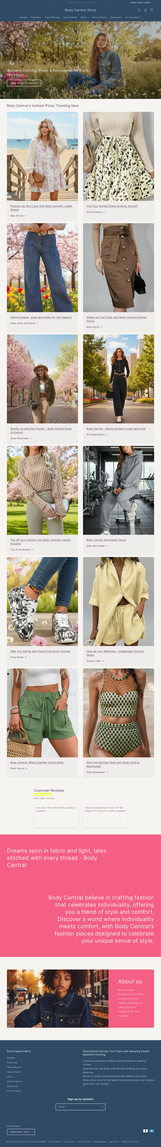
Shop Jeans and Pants (22, 323)
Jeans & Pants (14, 1072)
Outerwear (12, 1062)
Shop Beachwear (96, 772)
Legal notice (114, 1142)
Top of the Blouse (20, 549)
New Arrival (16, 215)
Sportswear (13, 1086)
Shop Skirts (93, 327)
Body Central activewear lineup (106, 539)
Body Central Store (21, 1142)
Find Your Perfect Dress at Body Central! (112, 206)
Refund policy (54, 1142)
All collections (14, 1091)
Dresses (11, 1058)
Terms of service (84, 1142)
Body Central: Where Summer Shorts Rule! (37, 762)
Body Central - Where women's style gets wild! (116, 428)
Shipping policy (100, 1142)
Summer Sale (94, 661)
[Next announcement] (109, 2)
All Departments (96, 434)
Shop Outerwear (19, 438)
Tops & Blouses (14, 1067)
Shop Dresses (94, 212)
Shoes (10, 1077)
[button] (84, 17)
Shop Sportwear (96, 545)
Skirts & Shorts (14, 1081)
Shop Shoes (17, 657)
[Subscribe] (102, 1107)
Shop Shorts (17, 768)
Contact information (130, 1142)
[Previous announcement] (52, 2)
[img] (82, 794)
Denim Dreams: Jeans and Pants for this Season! (41, 317)
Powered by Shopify (38, 1142)
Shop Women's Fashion (24, 83)
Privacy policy (69, 1142)
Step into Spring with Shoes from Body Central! (40, 651)
